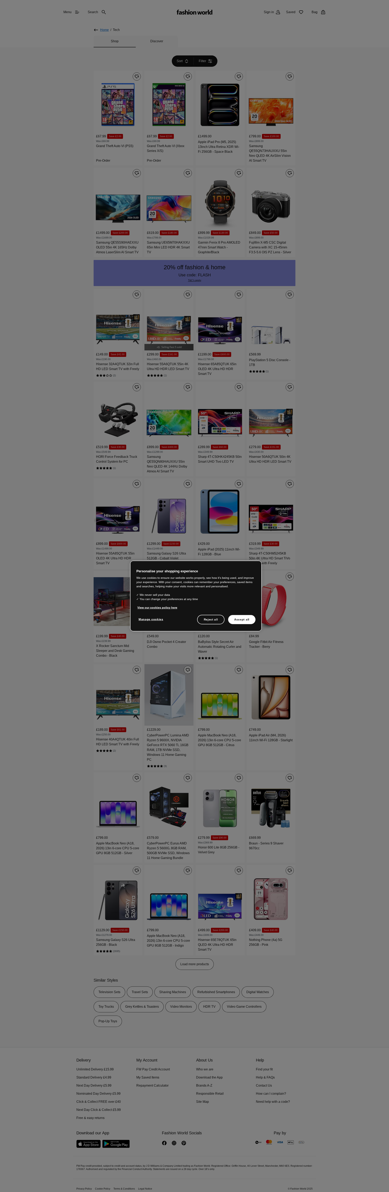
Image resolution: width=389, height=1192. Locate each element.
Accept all (242, 619)
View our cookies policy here (155, 607)
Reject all (211, 619)
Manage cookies (150, 618)
